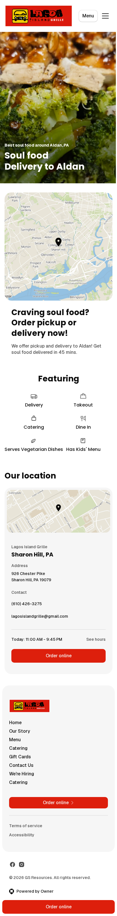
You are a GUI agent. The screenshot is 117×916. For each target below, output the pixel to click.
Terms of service (25, 825)
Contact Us (21, 765)
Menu (88, 16)
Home (15, 723)
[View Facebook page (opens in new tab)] (12, 864)
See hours (96, 639)
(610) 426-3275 (26, 605)
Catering (18, 748)
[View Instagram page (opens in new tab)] (21, 864)
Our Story (19, 731)
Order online (59, 656)
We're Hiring (21, 774)
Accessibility (21, 834)
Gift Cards (20, 757)
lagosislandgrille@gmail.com (39, 618)
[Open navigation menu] (105, 16)
